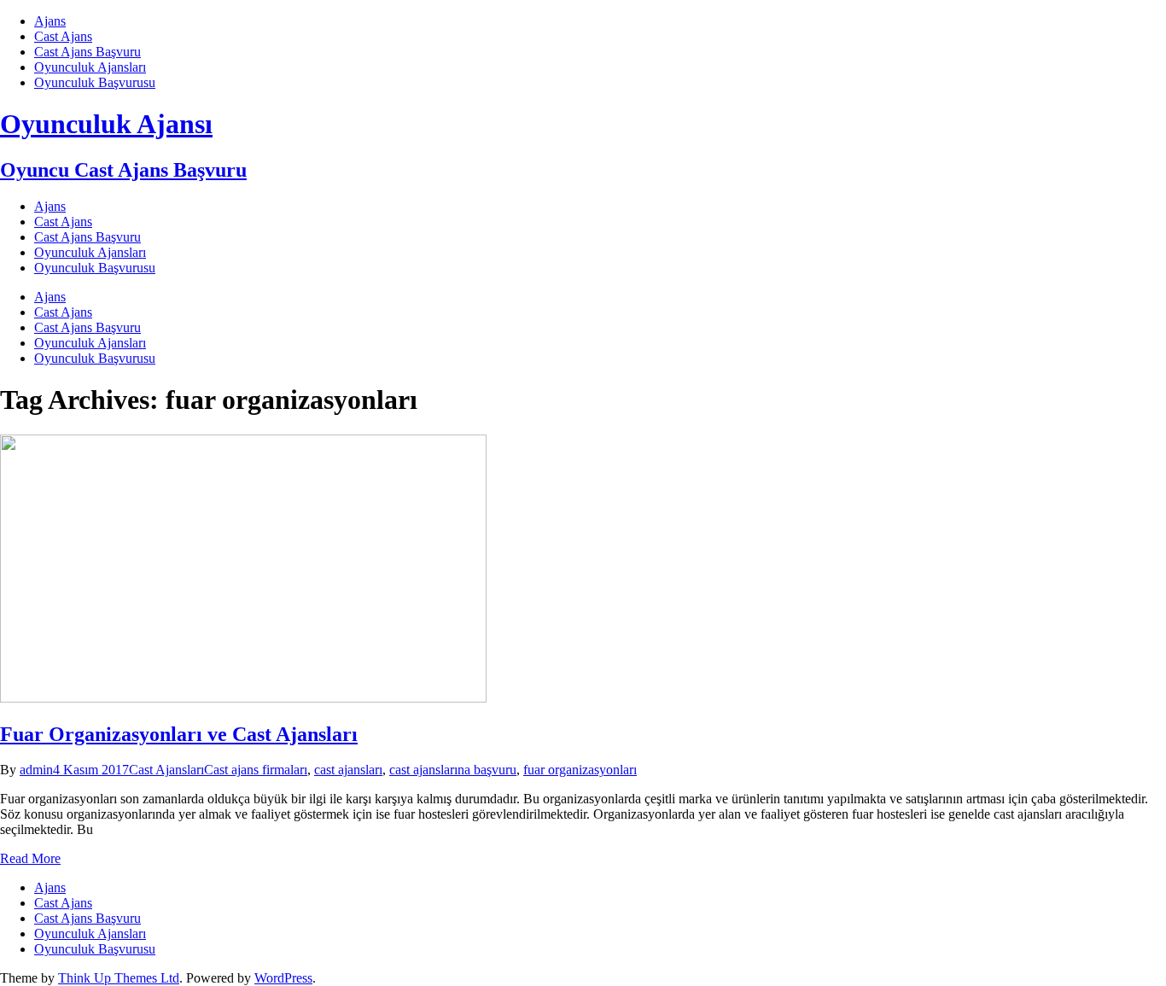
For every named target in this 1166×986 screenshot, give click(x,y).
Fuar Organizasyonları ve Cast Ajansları (179, 734)
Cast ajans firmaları (255, 769)
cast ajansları (348, 769)
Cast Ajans (63, 36)
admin (36, 769)
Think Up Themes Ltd (118, 978)
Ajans (50, 21)
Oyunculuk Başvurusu (94, 82)
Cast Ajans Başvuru (87, 51)
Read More (30, 858)
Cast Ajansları (166, 769)
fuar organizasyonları (580, 769)
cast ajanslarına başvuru (452, 769)
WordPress (283, 978)
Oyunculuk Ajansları (90, 67)
